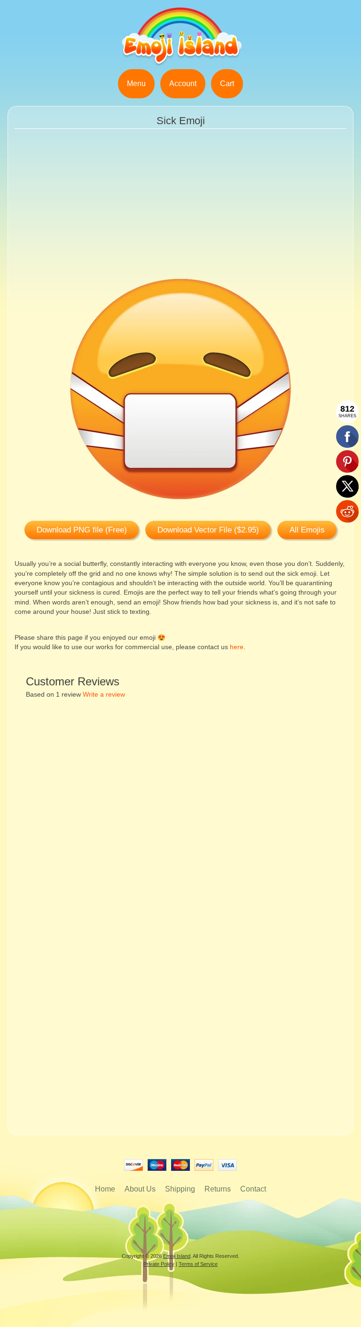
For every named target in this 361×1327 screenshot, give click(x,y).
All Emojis (307, 529)
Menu (136, 83)
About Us (140, 1189)
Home (105, 1189)
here (236, 647)
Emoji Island (176, 1256)
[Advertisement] (181, 210)
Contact (253, 1189)
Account (182, 83)
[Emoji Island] (180, 63)
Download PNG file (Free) (82, 529)
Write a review (104, 694)
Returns (217, 1189)
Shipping (180, 1189)
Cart (227, 83)
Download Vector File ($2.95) (208, 529)
